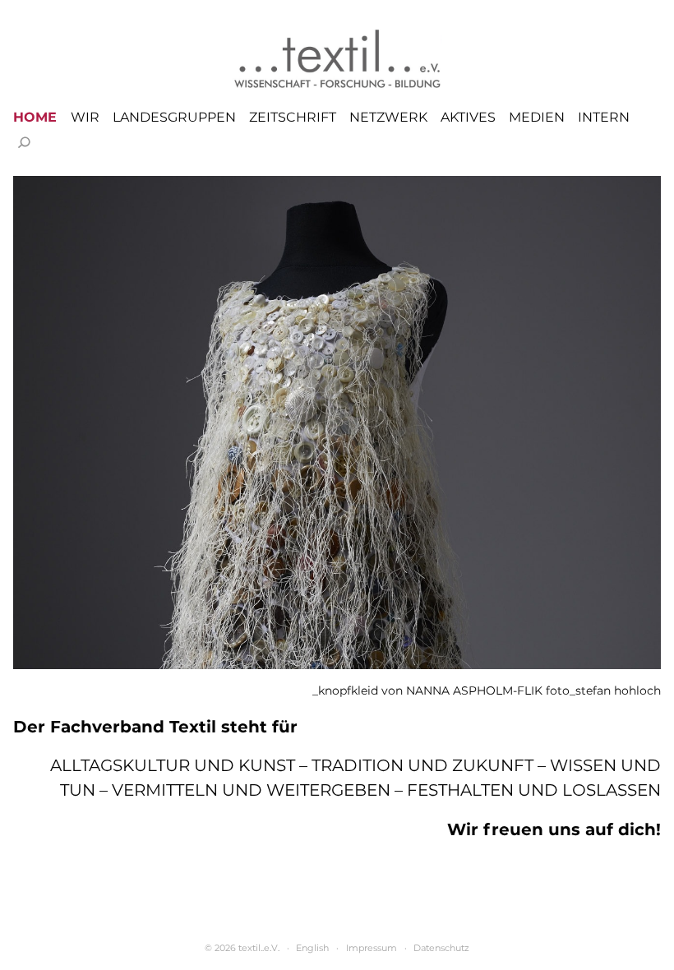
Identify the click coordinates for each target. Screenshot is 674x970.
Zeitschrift (292, 117)
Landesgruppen (174, 117)
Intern (604, 117)
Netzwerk (388, 117)
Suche (24, 142)
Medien (537, 117)
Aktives (468, 117)
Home (35, 117)
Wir (85, 117)
